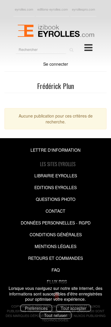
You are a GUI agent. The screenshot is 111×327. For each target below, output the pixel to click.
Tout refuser (55, 315)
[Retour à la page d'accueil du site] (55, 30)
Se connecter (55, 64)
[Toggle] (88, 47)
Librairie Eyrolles (55, 176)
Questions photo (55, 199)
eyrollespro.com (83, 9)
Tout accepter (73, 308)
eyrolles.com (24, 9)
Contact (55, 211)
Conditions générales (56, 234)
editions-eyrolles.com (52, 9)
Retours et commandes (55, 258)
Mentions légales (55, 246)
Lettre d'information (55, 150)
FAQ (56, 270)
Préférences (36, 308)
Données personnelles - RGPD (56, 223)
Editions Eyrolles (55, 187)
